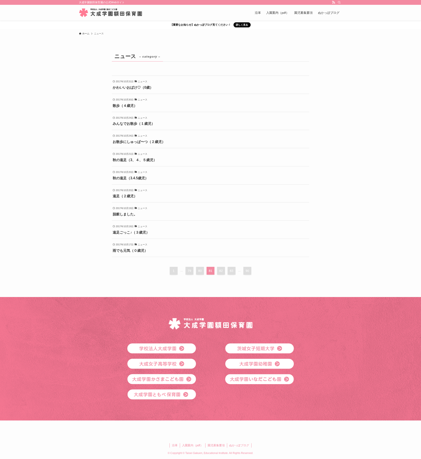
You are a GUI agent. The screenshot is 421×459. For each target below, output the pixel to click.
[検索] (339, 2)
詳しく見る (242, 24)
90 (247, 271)
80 (200, 271)
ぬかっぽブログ (239, 445)
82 (221, 271)
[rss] (333, 2)
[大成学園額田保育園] (110, 12)
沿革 (175, 445)
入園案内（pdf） (192, 445)
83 (231, 271)
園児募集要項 (216, 445)
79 (189, 271)
